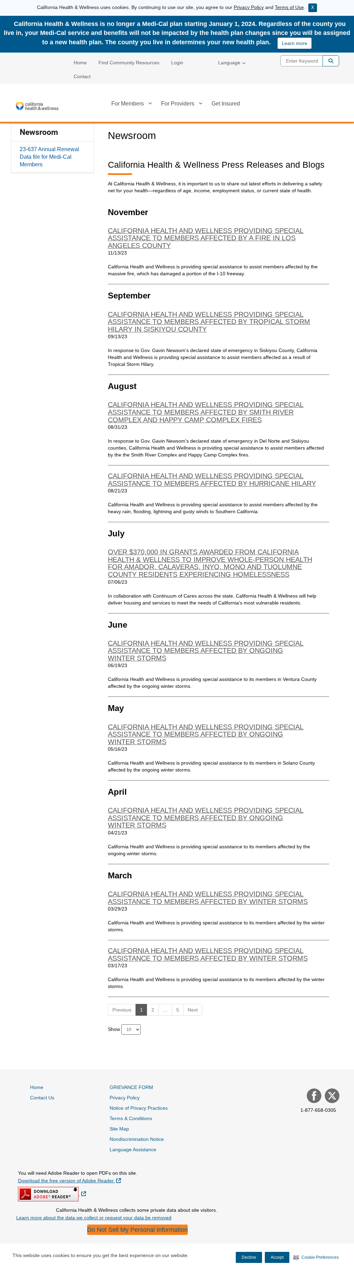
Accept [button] (277, 1257)
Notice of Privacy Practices (139, 1108)
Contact (82, 76)
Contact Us (42, 1097)
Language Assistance (133, 1149)
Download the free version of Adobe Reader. (69, 1180)
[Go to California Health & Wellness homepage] (37, 106)
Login (177, 62)
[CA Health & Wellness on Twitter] (331, 1096)
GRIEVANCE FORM (131, 1087)
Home (80, 62)
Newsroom (39, 132)
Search (331, 60)
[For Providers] (200, 105)
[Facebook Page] (313, 1096)
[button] (316, 1257)
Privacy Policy (249, 7)
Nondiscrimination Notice (137, 1139)
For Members (127, 104)
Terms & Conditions (131, 1118)
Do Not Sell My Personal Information (137, 1229)
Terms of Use (289, 7)
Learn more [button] (294, 43)
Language (229, 62)
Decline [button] (249, 1257)
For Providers (177, 104)
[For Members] (150, 105)
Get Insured (226, 104)
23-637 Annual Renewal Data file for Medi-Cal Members (49, 156)
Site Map (119, 1129)
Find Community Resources (129, 62)
